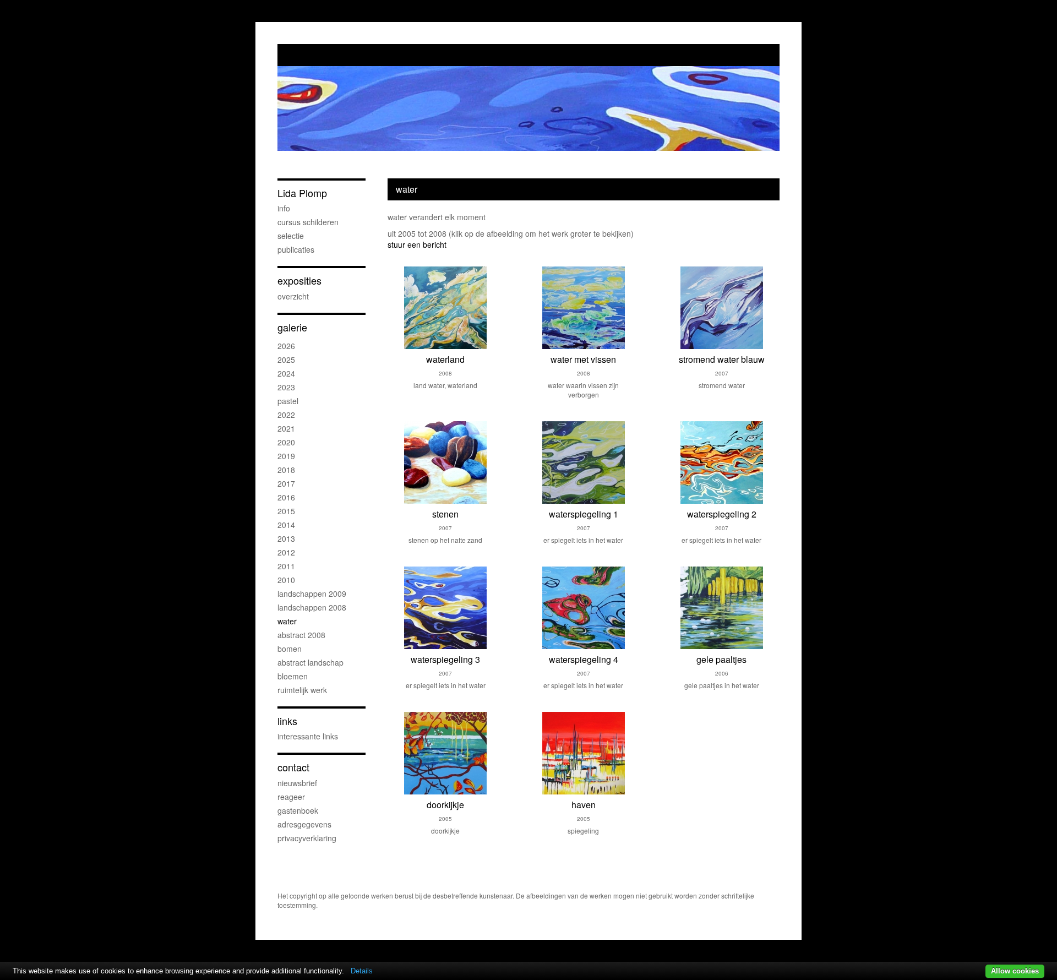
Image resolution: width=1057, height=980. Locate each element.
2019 (286, 455)
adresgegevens (304, 824)
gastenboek (297, 810)
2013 (286, 538)
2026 (286, 345)
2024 (286, 373)
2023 (286, 387)
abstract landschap (310, 662)
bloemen (292, 676)
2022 (286, 414)
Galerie (292, 327)
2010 (286, 579)
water (287, 621)
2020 (286, 442)
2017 (286, 483)
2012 (286, 552)
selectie (290, 235)
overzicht (293, 296)
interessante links (307, 736)
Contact (293, 767)
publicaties (295, 249)
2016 (286, 497)
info (283, 208)
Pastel (287, 400)
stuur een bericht (417, 244)
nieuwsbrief (297, 782)
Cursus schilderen (308, 221)
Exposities (299, 280)
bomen (289, 648)
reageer (291, 796)
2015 (286, 510)
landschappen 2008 (311, 607)
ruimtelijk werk (302, 689)
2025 (286, 359)
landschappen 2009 (311, 593)
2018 (286, 469)
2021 (286, 428)
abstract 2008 (301, 634)
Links (287, 721)
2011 (286, 565)
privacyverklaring (306, 837)
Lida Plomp (302, 193)
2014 (286, 524)
